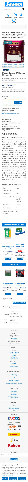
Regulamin (14, 391)
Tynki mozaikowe (14, 382)
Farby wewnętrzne (17, 34)
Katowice (14, 355)
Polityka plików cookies (14, 407)
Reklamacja (14, 394)
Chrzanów (14, 363)
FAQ (14, 410)
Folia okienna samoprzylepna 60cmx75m (20, 246)
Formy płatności (14, 397)
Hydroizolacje (14, 374)
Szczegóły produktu (15, 32)
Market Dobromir (14, 366)
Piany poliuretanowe (14, 380)
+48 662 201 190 (16, 340)
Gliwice (14, 354)
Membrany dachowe (14, 375)
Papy (14, 379)
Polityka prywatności (14, 408)
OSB (14, 377)
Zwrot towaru (14, 393)
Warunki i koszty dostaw (14, 396)
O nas (14, 405)
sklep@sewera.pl (14, 338)
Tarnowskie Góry (14, 358)
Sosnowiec (14, 357)
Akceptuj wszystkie (22, 478)
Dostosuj (4, 478)
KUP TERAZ (7, 258)
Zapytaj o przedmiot (7, 112)
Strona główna (5, 32)
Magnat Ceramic (21, 35)
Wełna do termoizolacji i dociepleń (14, 383)
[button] (24, 244)
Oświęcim (14, 364)
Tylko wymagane (13, 478)
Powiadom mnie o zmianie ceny (10, 113)
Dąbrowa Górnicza (14, 352)
